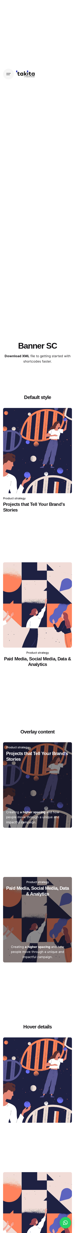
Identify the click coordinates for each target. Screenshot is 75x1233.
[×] (65, 1222)
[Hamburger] (8, 74)
